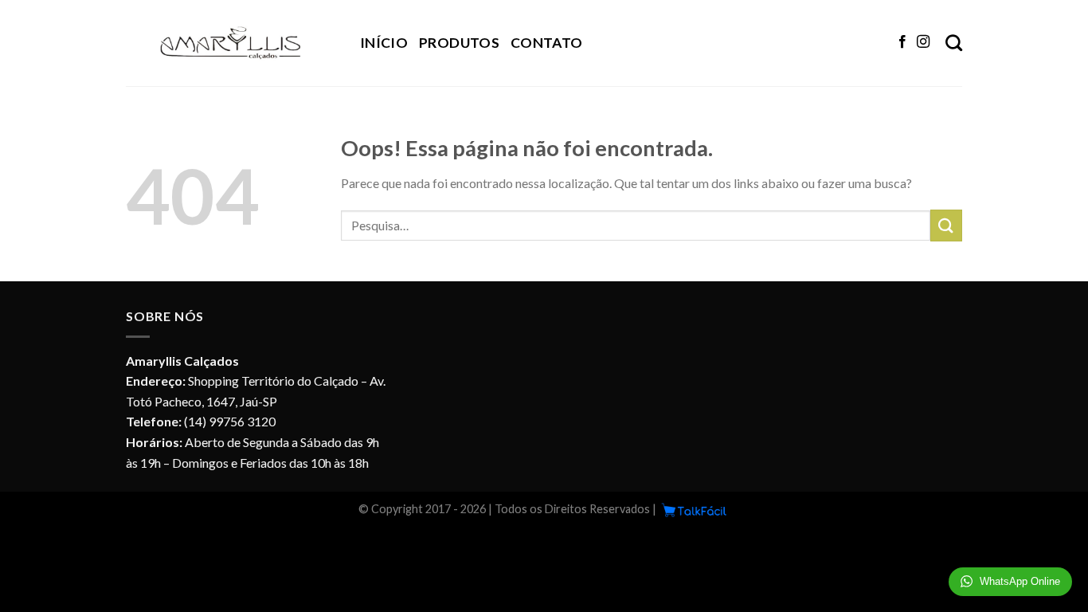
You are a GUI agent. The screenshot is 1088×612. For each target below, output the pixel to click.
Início (384, 42)
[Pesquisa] (953, 43)
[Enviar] (946, 225)
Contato (546, 42)
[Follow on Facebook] (902, 42)
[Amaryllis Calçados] (231, 43)
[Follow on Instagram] (923, 42)
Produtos (459, 42)
